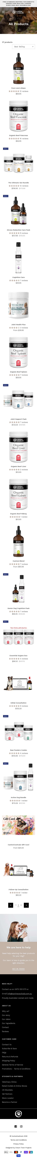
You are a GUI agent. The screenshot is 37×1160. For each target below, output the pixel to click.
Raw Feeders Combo (18, 750)
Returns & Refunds (10, 1057)
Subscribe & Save (9, 1049)
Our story (6, 1015)
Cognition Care (18, 277)
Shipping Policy (8, 1061)
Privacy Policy (18, 1144)
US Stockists (7, 1090)
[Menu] (3, 12)
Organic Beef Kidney (18, 514)
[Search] (29, 12)
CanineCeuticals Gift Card (18, 845)
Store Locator (8, 1098)
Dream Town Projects (23, 1148)
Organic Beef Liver (18, 466)
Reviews (5, 1031)
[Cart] (33, 12)
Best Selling (19, 47)
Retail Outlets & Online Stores (14, 1086)
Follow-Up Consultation (18, 889)
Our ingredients (8, 1023)
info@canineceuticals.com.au (19, 994)
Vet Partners (7, 1094)
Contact (5, 1027)
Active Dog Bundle (18, 797)
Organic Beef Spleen (18, 372)
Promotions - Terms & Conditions (16, 1069)
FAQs (4, 1053)
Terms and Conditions (18, 1140)
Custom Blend (18, 561)
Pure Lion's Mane (18, 88)
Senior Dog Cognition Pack (18, 608)
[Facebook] (15, 1126)
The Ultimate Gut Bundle (18, 183)
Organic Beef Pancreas (18, 135)
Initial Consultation (18, 703)
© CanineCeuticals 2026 (18, 1136)
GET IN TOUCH (18, 969)
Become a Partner (9, 1102)
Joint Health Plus (18, 325)
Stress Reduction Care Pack (18, 230)
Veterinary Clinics (9, 1082)
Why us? (5, 1011)
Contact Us (6, 1045)
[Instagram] (21, 1126)
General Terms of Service (12, 1065)
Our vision (6, 1019)
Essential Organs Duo (18, 656)
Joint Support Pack (18, 419)
